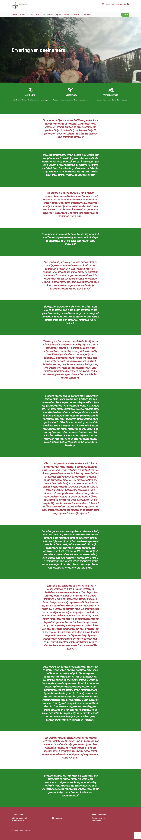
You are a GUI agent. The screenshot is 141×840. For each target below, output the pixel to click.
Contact (125, 15)
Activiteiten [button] (75, 15)
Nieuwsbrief (87, 15)
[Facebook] (128, 4)
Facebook (58, 818)
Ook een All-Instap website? (21, 830)
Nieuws (66, 15)
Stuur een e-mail (20, 818)
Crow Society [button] (34, 15)
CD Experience (48, 15)
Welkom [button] (23, 15)
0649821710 (19, 820)
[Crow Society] (22, 5)
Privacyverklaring (98, 818)
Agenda (58, 15)
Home (15, 15)
